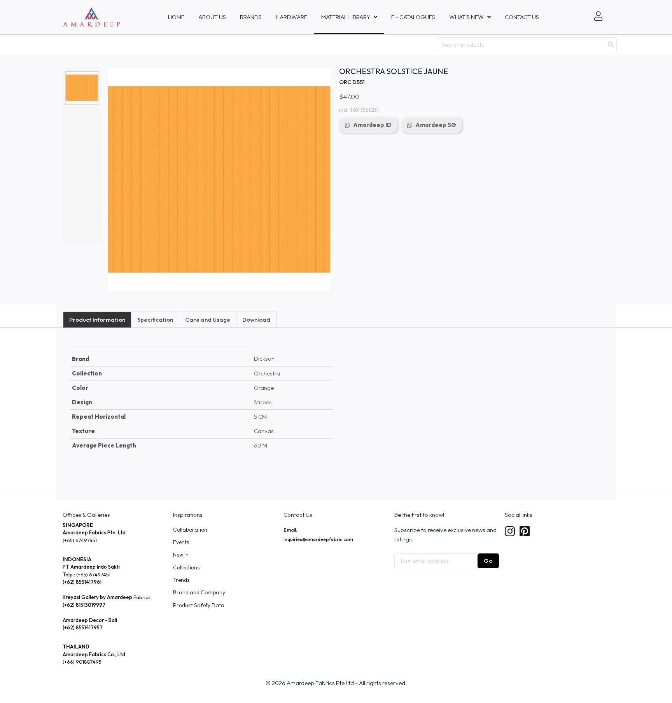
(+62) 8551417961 (82, 582)
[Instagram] (510, 531)
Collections (186, 567)
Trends (181, 579)
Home (176, 17)
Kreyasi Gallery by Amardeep (97, 597)
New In (181, 554)
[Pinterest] (525, 531)
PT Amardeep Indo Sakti (91, 567)
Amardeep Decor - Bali (90, 620)
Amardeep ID (372, 125)
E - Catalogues (413, 17)
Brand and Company (199, 592)
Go (488, 560)
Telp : (69, 574)
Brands (251, 17)
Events (181, 542)
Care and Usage (207, 319)
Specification (155, 319)
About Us (212, 17)
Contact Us (522, 17)
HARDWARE (291, 17)
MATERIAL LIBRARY (345, 17)
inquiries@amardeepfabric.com (318, 539)
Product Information (97, 319)
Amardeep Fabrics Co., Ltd (94, 654)
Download (256, 319)
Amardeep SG (435, 125)
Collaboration (190, 529)
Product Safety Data (198, 605)
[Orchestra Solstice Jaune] (82, 88)
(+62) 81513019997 (84, 605)
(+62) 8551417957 (83, 627)
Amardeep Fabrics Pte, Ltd (94, 532)
